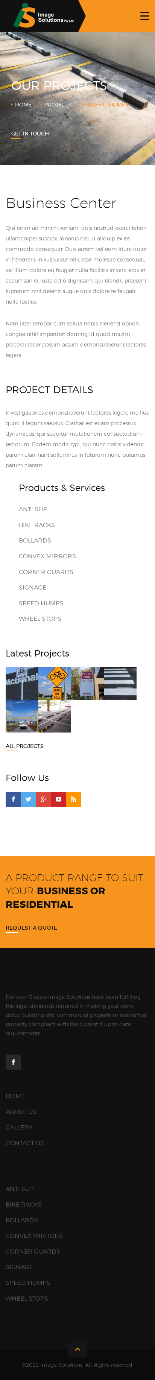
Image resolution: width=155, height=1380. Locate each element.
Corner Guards (46, 572)
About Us (21, 1112)
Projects (58, 104)
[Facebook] (13, 799)
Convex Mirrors (47, 556)
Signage (32, 587)
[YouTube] (58, 799)
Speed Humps (41, 603)
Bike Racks (37, 525)
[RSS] (73, 799)
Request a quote (31, 927)
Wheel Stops (40, 618)
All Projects (25, 746)
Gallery (19, 1127)
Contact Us (25, 1143)
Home (23, 104)
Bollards (35, 540)
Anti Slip (33, 509)
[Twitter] (28, 799)
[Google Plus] (43, 799)
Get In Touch (30, 133)
